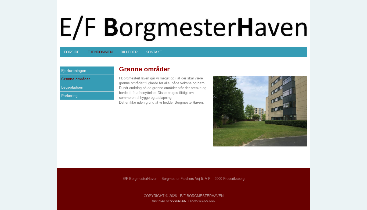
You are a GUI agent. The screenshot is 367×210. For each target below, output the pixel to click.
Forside (72, 52)
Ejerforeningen (73, 70)
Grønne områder (75, 79)
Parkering (69, 95)
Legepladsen (72, 87)
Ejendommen (100, 52)
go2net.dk (178, 200)
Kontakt (154, 52)
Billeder (129, 52)
